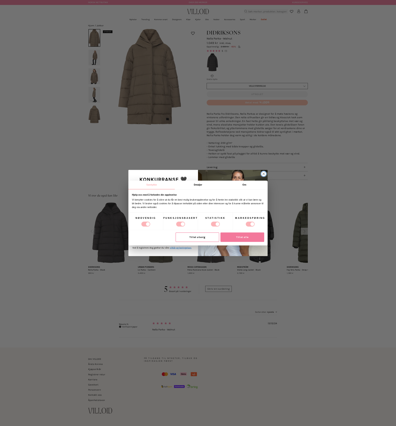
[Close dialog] (263, 174)
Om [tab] (244, 184)
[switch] (180, 224)
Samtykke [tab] (151, 184)
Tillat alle (242, 237)
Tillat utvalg (197, 237)
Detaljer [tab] (198, 184)
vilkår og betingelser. (181, 247)
